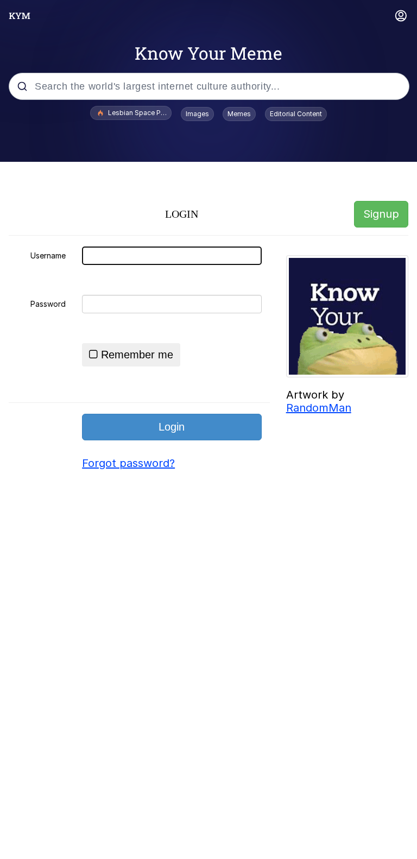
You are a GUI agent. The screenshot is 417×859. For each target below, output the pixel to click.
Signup (381, 213)
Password (48, 303)
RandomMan (318, 407)
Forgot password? (128, 463)
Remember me (137, 355)
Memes (239, 114)
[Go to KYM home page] (19, 15)
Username (48, 255)
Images (197, 114)
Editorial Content (296, 114)
